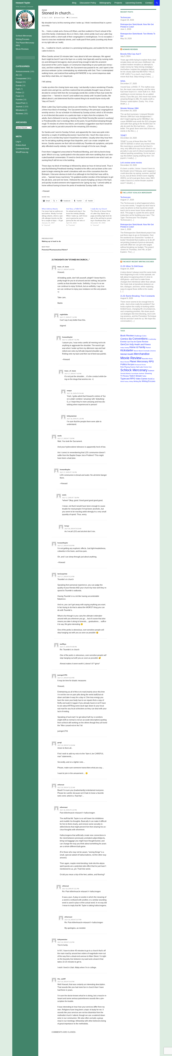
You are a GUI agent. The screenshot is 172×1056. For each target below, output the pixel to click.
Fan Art (133, 342)
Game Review (142, 342)
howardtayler (67, 337)
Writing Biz (137, 381)
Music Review (124, 362)
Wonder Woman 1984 (129, 108)
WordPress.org (22, 152)
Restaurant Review (140, 364)
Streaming (148, 373)
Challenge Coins (140, 336)
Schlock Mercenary (134, 370)
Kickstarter (126, 350)
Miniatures (20, 110)
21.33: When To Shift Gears (131, 266)
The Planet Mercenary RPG (25, 44)
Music (151, 358)
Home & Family (137, 347)
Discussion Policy (88, 3)
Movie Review (130, 358)
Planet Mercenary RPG (142, 361)
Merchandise (142, 353)
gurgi (59, 742)
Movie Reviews (22, 49)
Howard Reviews (130, 49)
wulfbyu (63, 644)
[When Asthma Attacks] (54, 217)
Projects (118, 3)
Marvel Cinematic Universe (147, 351)
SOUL (123, 81)
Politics (123, 364)
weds (59, 436)
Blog (74, 3)
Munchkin (145, 358)
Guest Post (20, 103)
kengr (66, 526)
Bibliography (105, 3)
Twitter (144, 376)
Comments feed (22, 149)
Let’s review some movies (131, 163)
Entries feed (21, 145)
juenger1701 (62, 675)
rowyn (69, 391)
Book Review (127, 335)
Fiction (18, 93)
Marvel (136, 351)
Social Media (134, 373)
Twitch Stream (135, 376)
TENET (123, 135)
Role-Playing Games (128, 367)
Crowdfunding (152, 339)
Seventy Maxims (125, 373)
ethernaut (64, 807)
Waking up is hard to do (51, 240)
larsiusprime (62, 574)
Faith (128, 342)
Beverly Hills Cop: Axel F (130, 54)
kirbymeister (72, 416)
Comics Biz (126, 339)
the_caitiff (61, 979)
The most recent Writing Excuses (138, 262)
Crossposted (21, 78)
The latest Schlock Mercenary (137, 193)
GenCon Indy (127, 344)
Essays (19, 82)
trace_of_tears (63, 267)
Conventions (140, 338)
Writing (131, 381)
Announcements (22, 71)
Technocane (125, 17)
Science (151, 371)
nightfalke (64, 314)
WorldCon (151, 379)
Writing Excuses (148, 381)
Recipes (131, 364)
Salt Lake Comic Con (144, 367)
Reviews (19, 114)
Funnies (19, 100)
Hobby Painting (124, 347)
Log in (18, 142)
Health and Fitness (142, 344)
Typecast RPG (127, 378)
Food (18, 96)
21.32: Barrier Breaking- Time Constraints (137, 296)
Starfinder (141, 373)
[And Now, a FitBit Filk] (78, 217)
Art (17, 75)
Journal (44, 10)
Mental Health (126, 354)
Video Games (141, 378)
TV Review (124, 376)
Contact (149, 3)
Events (123, 342)
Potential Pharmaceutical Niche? (55, 248)
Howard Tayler (23, 3)
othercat (60, 785)
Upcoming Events (133, 3)
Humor (148, 347)
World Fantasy (124, 381)
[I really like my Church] (103, 217)
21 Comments (73, 17)
